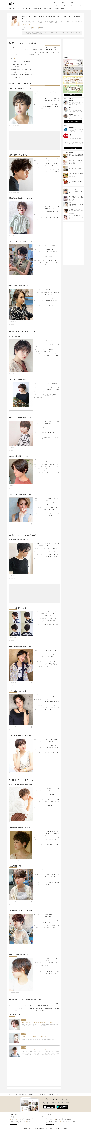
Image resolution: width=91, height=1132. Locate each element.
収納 (12, 1116)
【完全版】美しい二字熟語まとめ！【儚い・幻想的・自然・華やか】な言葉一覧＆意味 (76, 162)
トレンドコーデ (20, 1119)
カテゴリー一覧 (14, 1124)
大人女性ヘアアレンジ (44, 27)
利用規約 (31, 1128)
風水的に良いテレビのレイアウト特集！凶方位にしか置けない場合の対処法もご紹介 (76, 168)
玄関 (42, 1116)
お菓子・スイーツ (14, 1121)
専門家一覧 (74, 148)
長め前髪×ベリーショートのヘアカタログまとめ (22, 74)
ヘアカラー (36, 1119)
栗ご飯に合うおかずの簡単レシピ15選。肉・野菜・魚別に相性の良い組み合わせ (76, 156)
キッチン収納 (36, 1116)
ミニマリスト (22, 1116)
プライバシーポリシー (40, 1128)
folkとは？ (25, 1128)
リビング (29, 1116)
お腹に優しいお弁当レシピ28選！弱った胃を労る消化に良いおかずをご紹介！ (76, 181)
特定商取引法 (49, 1128)
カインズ (75, 1121)
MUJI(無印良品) (51, 1119)
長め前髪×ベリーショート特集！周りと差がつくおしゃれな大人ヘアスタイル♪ (44, 1094)
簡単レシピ (22, 1121)
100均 (16, 1116)
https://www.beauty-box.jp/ (15, 125)
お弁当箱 (28, 1121)
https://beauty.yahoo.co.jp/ (15, 192)
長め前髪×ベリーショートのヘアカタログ (21, 61)
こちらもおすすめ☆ (16, 77)
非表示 (14, 58)
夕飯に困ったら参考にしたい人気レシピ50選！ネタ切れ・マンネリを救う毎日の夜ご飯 (76, 175)
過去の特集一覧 (73, 94)
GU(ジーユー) (58, 1119)
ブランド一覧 (51, 1124)
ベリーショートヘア (27, 27)
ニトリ (75, 1119)
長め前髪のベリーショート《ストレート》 (21, 66)
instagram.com (13, 324)
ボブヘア (13, 1119)
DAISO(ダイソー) (58, 1116)
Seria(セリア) (50, 1116)
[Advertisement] (34, 140)
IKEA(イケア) (50, 1121)
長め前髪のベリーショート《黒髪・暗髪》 (21, 69)
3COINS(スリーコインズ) (66, 1121)
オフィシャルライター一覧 (73, 121)
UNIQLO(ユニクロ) (67, 1119)
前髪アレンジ (35, 27)
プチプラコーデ (28, 1119)
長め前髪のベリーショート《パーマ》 (20, 64)
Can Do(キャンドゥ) (68, 1116)
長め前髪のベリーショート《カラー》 (20, 72)
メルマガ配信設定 (64, 1128)
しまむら (57, 1121)
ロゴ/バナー (56, 1128)
